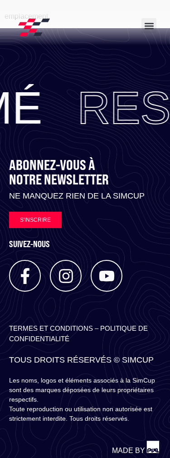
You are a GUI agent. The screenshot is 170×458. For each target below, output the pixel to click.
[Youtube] (106, 276)
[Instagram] (66, 276)
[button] (148, 25)
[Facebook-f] (25, 276)
